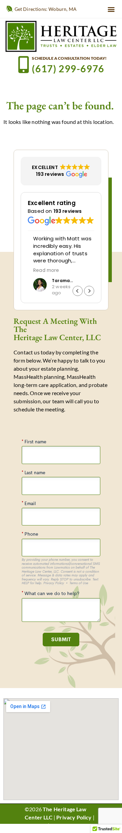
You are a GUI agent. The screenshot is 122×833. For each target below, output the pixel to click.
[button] (111, 9)
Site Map (35, 825)
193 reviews (68, 211)
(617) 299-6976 (68, 68)
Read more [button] (41, 270)
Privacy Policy (74, 817)
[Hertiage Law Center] (61, 36)
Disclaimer (63, 825)
